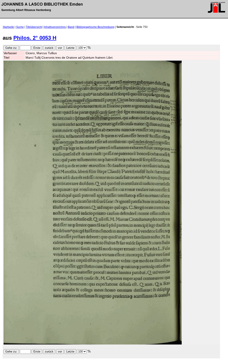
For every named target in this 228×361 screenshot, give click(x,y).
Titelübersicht (34, 27)
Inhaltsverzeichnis (55, 27)
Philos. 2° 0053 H (34, 38)
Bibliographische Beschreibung (95, 27)
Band (71, 27)
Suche (20, 27)
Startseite (8, 27)
